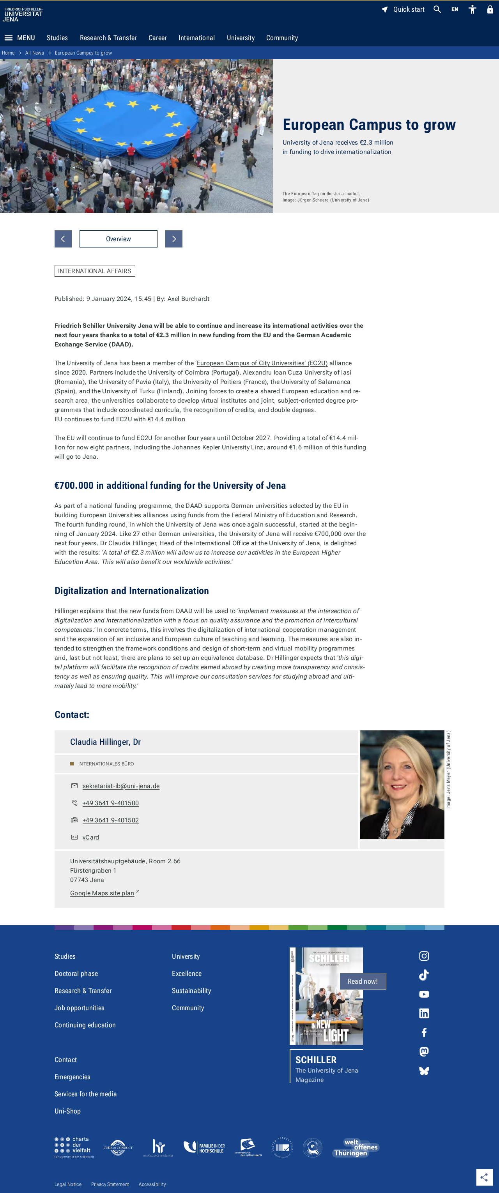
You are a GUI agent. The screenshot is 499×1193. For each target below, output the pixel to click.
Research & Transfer (108, 38)
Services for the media (86, 1094)
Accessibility (152, 1184)
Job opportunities (79, 1008)
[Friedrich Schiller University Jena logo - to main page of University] (22, 14)
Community (282, 38)
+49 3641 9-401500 (111, 803)
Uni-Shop (68, 1111)
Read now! (363, 981)
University (241, 38)
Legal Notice (68, 1184)
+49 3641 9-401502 (111, 820)
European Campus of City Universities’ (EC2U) (262, 363)
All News (34, 53)
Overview (118, 239)
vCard (91, 837)
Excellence (187, 973)
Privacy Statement (110, 1184)
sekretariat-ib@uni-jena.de (121, 786)
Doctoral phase (76, 973)
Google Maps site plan (105, 893)
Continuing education (85, 1025)
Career (158, 38)
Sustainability (191, 990)
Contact (66, 1059)
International (197, 38)
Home (8, 53)
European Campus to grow (83, 53)
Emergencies (73, 1077)
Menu (26, 38)
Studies (57, 38)
